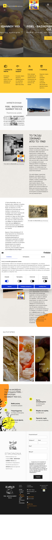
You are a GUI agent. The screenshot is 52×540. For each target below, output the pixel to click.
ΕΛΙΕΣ (31, 70)
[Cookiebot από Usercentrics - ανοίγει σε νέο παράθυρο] (44, 253)
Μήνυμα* (31, 451)
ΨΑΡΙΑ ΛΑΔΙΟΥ (18, 70)
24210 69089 (12, 6)
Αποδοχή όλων (42, 286)
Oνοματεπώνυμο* (33, 434)
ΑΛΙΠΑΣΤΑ (21, 494)
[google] (4, 5)
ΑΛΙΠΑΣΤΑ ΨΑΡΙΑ (8, 70)
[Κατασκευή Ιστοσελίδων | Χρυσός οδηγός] (44, 490)
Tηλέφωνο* (31, 440)
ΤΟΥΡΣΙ (20, 497)
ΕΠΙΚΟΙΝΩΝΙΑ (22, 503)
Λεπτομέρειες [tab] (26, 256)
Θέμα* (30, 446)
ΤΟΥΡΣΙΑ (44, 70)
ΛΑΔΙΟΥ (22, 496)
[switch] (20, 281)
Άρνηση (9, 286)
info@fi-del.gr (20, 6)
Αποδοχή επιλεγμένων (26, 286)
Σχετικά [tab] (43, 256)
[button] (46, 5)
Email (39, 440)
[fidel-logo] (34, 4)
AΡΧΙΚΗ (20, 489)
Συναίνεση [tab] (9, 256)
